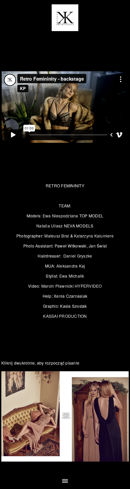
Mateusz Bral (56, 235)
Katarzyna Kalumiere (94, 235)
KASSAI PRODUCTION (65, 316)
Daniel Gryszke (77, 256)
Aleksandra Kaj (70, 266)
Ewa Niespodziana (61, 215)
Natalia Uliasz (49, 225)
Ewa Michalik (71, 276)
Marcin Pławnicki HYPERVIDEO (71, 286)
